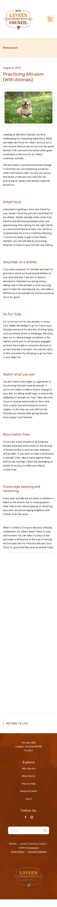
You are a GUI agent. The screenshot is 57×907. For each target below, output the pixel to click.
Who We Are (28, 768)
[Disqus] (28, 593)
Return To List (17, 723)
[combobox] (24, 830)
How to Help (29, 783)
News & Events (28, 791)
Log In (28, 798)
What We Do (28, 776)
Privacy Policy (17, 851)
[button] (50, 19)
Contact (28, 750)
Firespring (34, 848)
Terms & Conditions (37, 851)
